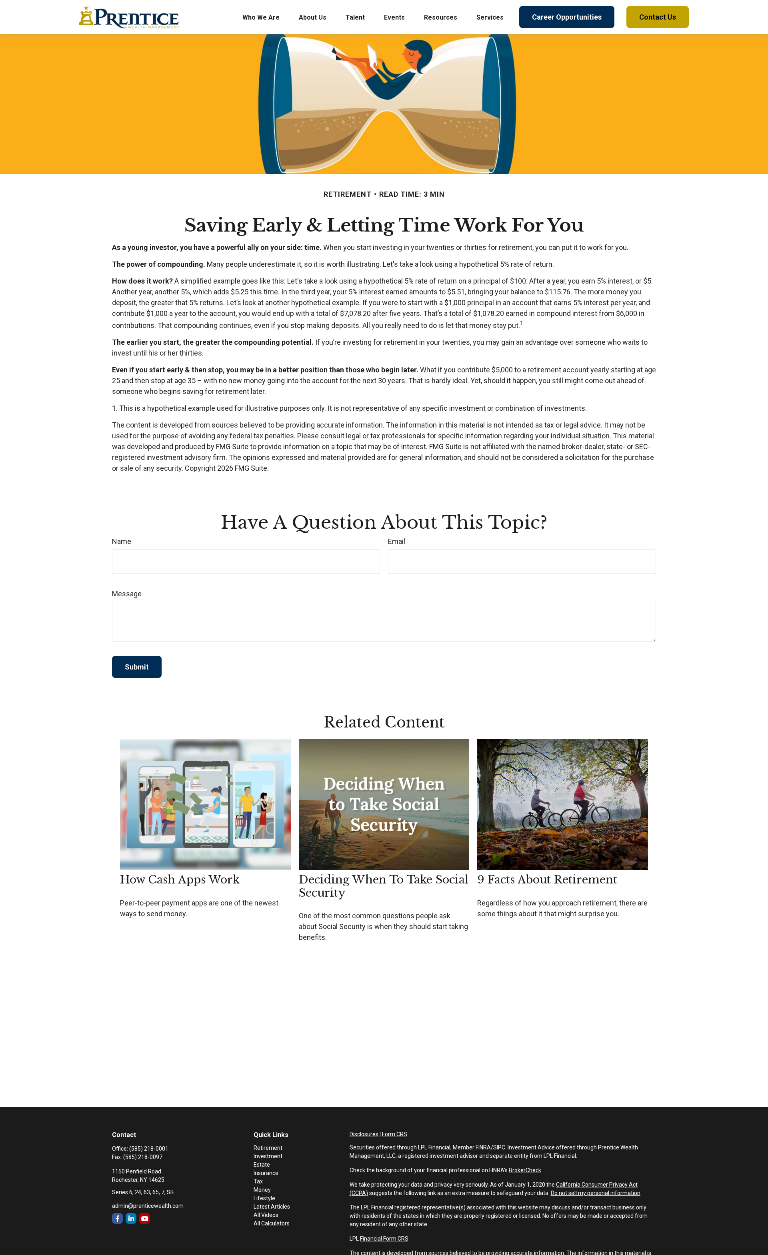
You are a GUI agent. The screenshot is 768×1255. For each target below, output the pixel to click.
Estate (262, 1164)
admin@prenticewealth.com (148, 1206)
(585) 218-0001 (148, 1148)
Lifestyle (264, 1198)
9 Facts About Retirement (547, 879)
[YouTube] (144, 1218)
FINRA (483, 1147)
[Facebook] (117, 1218)
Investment (268, 1156)
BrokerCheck (525, 1170)
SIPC (499, 1147)
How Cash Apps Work (180, 879)
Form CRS (394, 1134)
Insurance (266, 1173)
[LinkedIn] (131, 1218)
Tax (258, 1181)
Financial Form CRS (384, 1238)
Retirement (268, 1148)
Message (127, 594)
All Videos (266, 1215)
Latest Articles (272, 1206)
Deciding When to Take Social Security (383, 886)
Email (396, 541)
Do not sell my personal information (595, 1193)
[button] (261, 16)
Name (121, 541)
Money (262, 1190)
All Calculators (272, 1223)
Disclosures (364, 1134)
